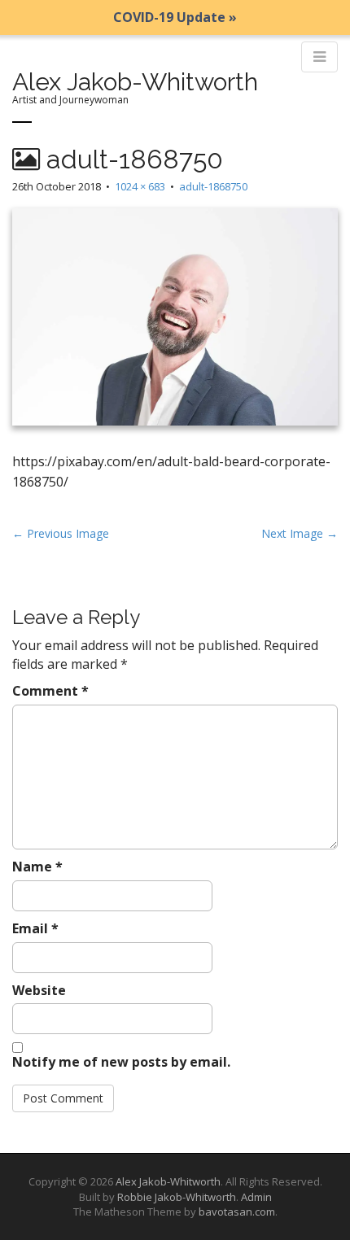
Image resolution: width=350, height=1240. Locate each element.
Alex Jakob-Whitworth (135, 82)
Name (37, 866)
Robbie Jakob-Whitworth (176, 1197)
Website (39, 990)
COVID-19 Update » (175, 17)
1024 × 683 (140, 186)
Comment (50, 691)
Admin (256, 1197)
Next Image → (299, 533)
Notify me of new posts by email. (121, 1062)
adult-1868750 (213, 186)
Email (35, 928)
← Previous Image (60, 533)
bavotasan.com (237, 1211)
